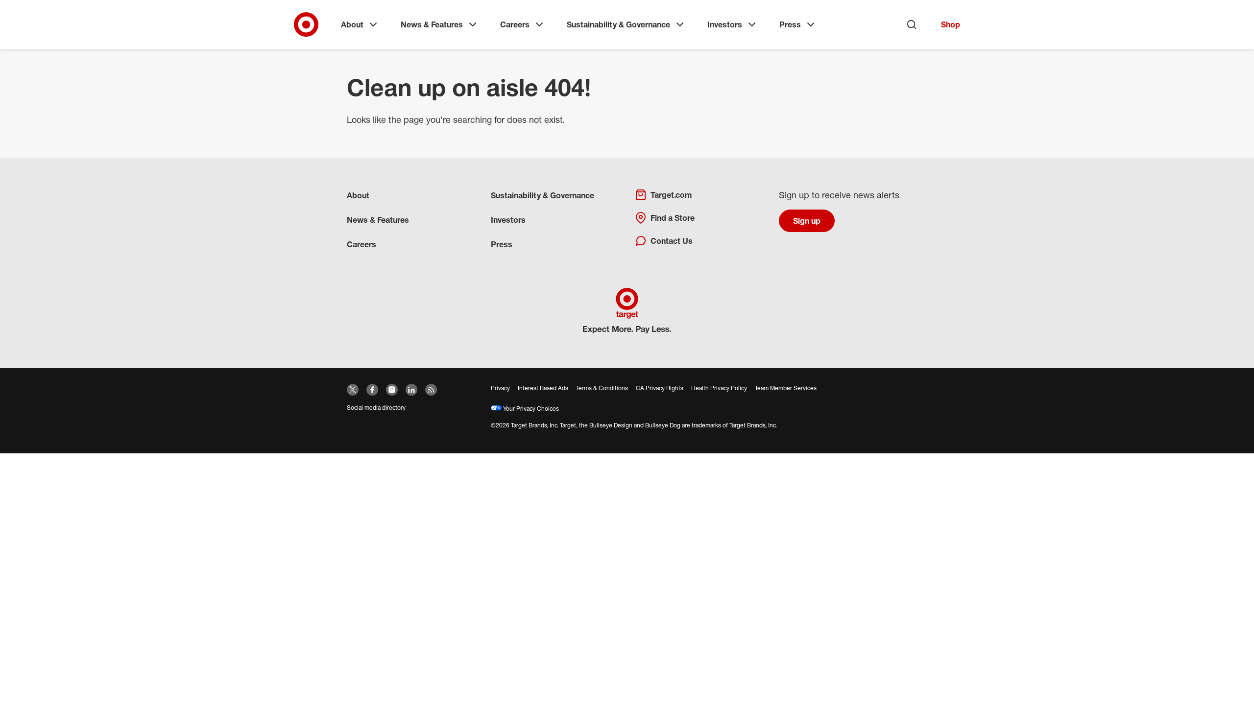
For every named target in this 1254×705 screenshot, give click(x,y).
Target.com (671, 195)
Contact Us (672, 241)
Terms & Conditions (602, 388)
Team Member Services (786, 388)
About (352, 24)
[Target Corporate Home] (306, 24)
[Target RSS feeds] (431, 390)
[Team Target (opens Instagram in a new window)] (392, 390)
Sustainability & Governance (618, 24)
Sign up (806, 221)
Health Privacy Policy (719, 388)
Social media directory (376, 407)
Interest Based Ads (543, 388)
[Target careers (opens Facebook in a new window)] (372, 390)
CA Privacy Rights (659, 388)
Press (790, 24)
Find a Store (673, 218)
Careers (515, 24)
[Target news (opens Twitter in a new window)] (353, 390)
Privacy (500, 388)
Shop (950, 24)
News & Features (432, 24)
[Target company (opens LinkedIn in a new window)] (411, 390)
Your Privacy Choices (530, 408)
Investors (724, 24)
